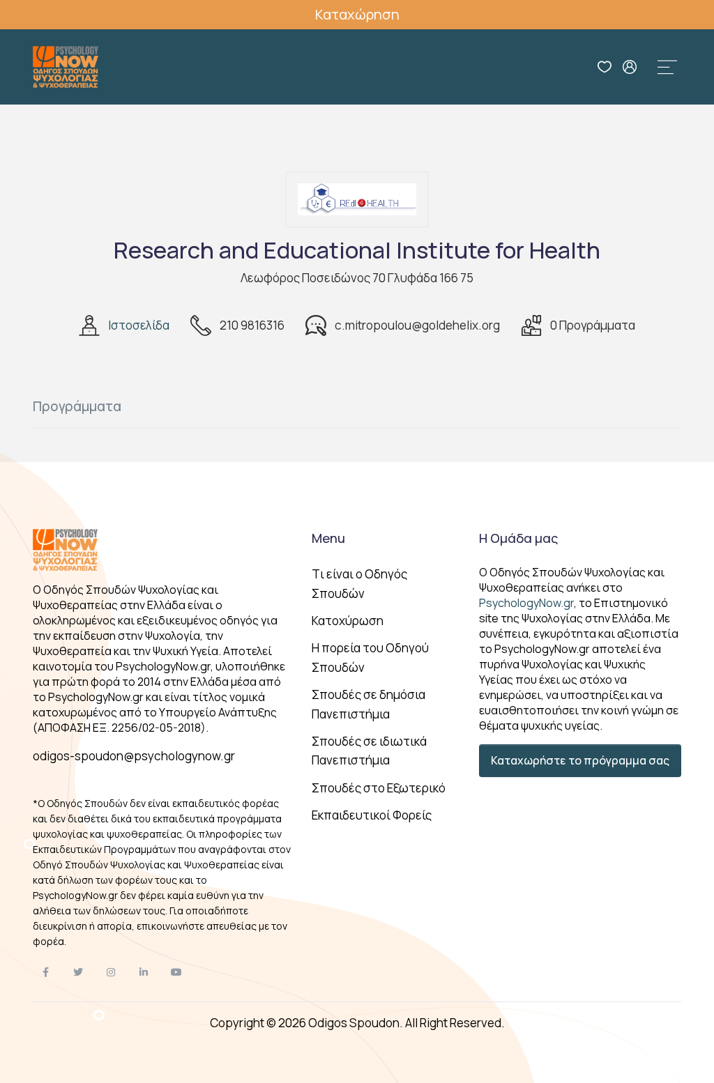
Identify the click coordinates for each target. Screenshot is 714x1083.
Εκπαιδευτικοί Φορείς (372, 815)
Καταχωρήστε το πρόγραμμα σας (580, 760)
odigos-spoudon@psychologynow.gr (134, 756)
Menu (328, 538)
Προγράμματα (77, 406)
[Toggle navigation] (667, 67)
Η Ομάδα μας (518, 538)
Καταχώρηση (357, 14)
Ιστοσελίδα (138, 325)
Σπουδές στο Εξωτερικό (379, 788)
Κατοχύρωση (347, 621)
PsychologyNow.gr (526, 602)
